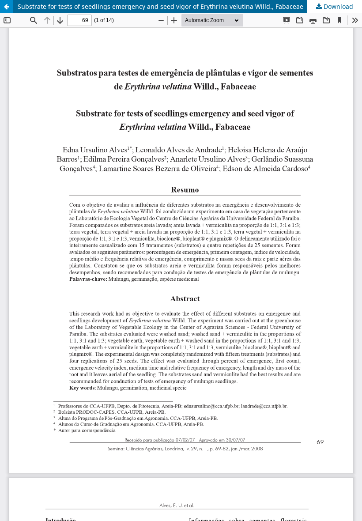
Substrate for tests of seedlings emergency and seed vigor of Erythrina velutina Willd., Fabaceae (160, 6)
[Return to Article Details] (6, 6)
